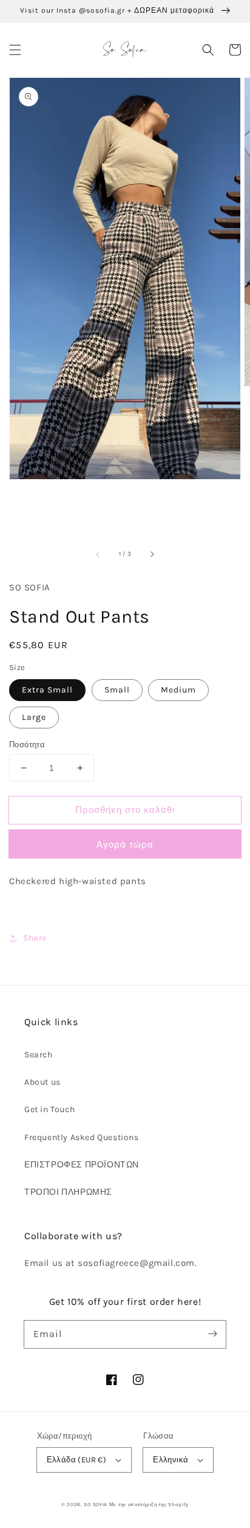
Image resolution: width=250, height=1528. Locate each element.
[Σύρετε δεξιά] (151, 554)
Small (117, 690)
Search (38, 1054)
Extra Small (47, 690)
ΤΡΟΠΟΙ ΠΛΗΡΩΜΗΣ (68, 1192)
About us (42, 1082)
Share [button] (35, 938)
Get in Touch (49, 1109)
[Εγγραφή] (212, 1334)
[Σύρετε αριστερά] (98, 554)
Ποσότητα (27, 744)
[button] (15, 49)
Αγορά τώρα (125, 844)
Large (34, 717)
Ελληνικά (170, 1459)
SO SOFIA (95, 1504)
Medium (178, 690)
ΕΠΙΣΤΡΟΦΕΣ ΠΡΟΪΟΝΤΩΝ (81, 1165)
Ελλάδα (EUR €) (77, 1459)
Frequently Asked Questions (81, 1137)
